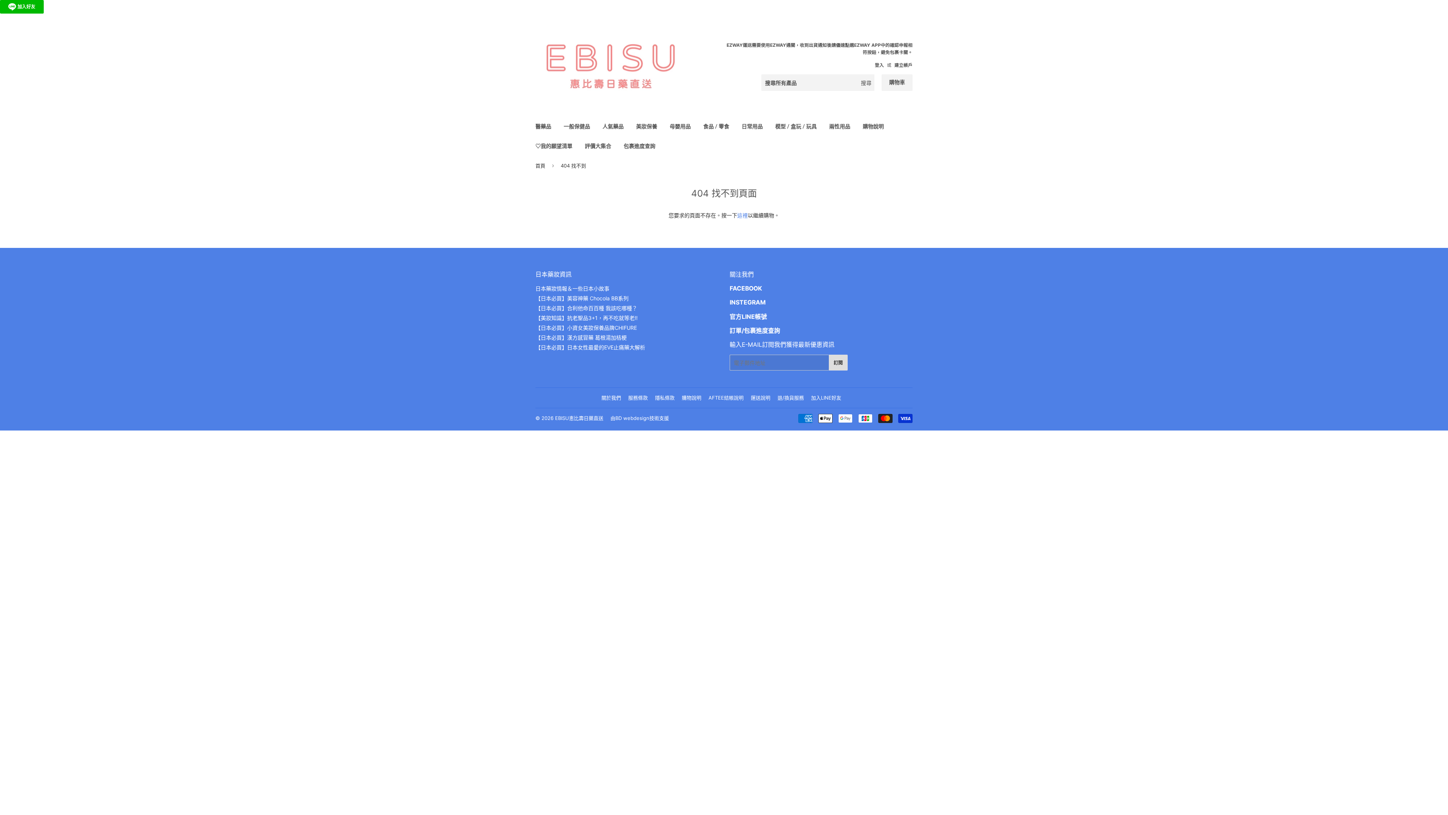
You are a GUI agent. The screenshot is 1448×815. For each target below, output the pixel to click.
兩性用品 (839, 126)
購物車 (897, 82)
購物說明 (873, 126)
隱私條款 (665, 398)
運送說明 (760, 398)
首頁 (540, 166)
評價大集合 (598, 146)
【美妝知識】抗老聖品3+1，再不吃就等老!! (586, 318)
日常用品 (752, 126)
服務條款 (638, 398)
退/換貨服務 (791, 398)
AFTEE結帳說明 (726, 398)
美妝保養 (646, 126)
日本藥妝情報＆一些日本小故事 (572, 288)
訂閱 (838, 363)
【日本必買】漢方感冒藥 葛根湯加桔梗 (581, 337)
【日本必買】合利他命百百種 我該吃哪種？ (586, 308)
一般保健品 (577, 126)
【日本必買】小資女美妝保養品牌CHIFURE (586, 327)
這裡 (742, 215)
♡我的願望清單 (553, 146)
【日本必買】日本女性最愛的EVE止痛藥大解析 (590, 347)
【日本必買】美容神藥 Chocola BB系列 (582, 298)
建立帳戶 (903, 65)
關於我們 (611, 398)
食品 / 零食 (716, 126)
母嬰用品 (680, 126)
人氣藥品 (613, 126)
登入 (879, 65)
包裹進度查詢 (639, 146)
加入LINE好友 (826, 398)
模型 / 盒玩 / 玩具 (796, 126)
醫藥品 (543, 126)
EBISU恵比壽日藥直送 (579, 418)
